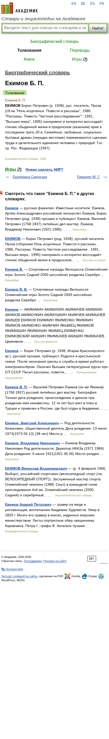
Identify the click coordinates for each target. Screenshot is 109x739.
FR (102, 4)
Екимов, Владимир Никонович (32, 443)
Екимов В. (14, 269)
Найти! (97, 28)
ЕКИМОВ (13, 239)
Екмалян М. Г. (88, 177)
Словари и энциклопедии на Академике (43, 18)
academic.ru (19, 8)
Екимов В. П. (16, 387)
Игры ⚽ (80, 59)
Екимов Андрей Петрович (28, 504)
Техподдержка (33, 560)
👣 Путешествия (12, 569)
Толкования (29, 50)
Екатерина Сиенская (30, 177)
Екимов (12, 208)
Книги (29, 59)
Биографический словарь (54, 41)
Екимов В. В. (16, 289)
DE (83, 4)
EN (73, 4)
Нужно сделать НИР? (44, 169)
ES (92, 4)
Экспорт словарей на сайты (19, 576)
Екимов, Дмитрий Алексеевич (32, 423)
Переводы (80, 50)
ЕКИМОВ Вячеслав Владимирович (36, 468)
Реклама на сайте (54, 560)
